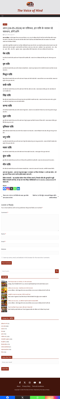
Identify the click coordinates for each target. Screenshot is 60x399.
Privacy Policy (26, 386)
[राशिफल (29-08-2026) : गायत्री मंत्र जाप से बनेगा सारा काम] (4, 290)
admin (13, 34)
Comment (4, 212)
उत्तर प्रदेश (3, 326)
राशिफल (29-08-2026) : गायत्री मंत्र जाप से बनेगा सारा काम (20, 288)
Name (3, 234)
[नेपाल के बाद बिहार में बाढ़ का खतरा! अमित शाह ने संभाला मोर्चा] (4, 309)
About (18, 386)
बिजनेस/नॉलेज (4, 344)
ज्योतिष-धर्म (5, 24)
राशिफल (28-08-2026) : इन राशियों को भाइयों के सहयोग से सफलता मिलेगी (23, 300)
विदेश (2, 352)
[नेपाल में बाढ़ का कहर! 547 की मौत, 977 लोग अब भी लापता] (4, 284)
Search (57, 271)
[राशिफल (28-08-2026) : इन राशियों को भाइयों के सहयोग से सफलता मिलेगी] (4, 303)
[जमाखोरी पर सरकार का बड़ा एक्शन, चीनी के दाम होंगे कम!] (4, 296)
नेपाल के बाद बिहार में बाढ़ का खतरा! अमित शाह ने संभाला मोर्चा (20, 307)
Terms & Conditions (38, 386)
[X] (11, 188)
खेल (2, 331)
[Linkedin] (18, 188)
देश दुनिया (3, 341)
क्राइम (2, 328)
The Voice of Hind (30, 10)
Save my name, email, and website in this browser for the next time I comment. (26, 257)
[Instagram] (8, 188)
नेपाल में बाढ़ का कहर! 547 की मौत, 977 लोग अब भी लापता (20, 281)
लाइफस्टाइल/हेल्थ (4, 349)
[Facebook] (4, 188)
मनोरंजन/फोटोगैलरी (5, 347)
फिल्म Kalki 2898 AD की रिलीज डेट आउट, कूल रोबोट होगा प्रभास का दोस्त (16, 196)
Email (3, 241)
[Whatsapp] (14, 188)
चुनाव (2, 334)
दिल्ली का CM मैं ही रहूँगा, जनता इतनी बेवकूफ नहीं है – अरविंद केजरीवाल (45, 196)
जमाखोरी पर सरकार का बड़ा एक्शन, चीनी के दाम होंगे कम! (19, 294)
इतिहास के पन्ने (4, 323)
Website (3, 249)
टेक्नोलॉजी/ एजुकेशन (5, 339)
